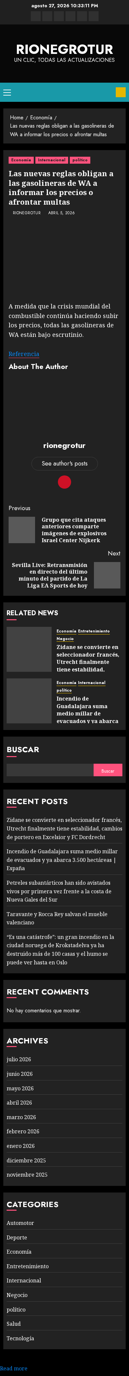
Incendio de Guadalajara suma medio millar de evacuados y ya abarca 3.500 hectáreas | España (87, 717)
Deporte (17, 1237)
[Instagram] (94, 16)
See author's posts (65, 463)
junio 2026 (20, 1073)
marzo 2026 (21, 1117)
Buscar (23, 749)
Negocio (65, 639)
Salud (14, 1323)
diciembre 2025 (26, 1160)
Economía (21, 160)
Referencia (24, 354)
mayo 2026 (20, 1088)
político (80, 160)
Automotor (20, 1223)
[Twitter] (47, 16)
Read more (13, 1368)
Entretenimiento (94, 631)
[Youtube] (82, 16)
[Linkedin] (59, 16)
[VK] (70, 16)
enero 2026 (21, 1146)
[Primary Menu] (7, 92)
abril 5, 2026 (61, 213)
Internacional (51, 160)
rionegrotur (64, 49)
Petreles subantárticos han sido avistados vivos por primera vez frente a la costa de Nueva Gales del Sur (59, 891)
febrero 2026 (23, 1131)
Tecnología (20, 1338)
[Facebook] (36, 16)
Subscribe (121, 92)
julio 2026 (19, 1059)
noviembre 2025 (27, 1174)
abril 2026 (19, 1102)
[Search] (108, 92)
